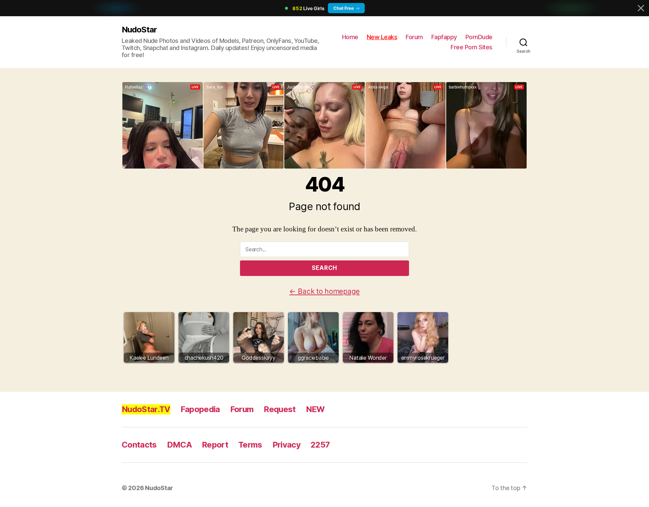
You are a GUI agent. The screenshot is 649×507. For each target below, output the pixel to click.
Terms (250, 445)
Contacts (139, 445)
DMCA (179, 445)
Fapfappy (444, 37)
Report (215, 445)
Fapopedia (200, 409)
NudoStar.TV (146, 409)
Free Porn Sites (471, 47)
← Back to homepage (324, 291)
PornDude (478, 37)
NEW (315, 409)
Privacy (286, 445)
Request (279, 409)
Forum (414, 37)
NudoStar (139, 29)
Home (350, 37)
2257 (320, 445)
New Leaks (382, 37)
